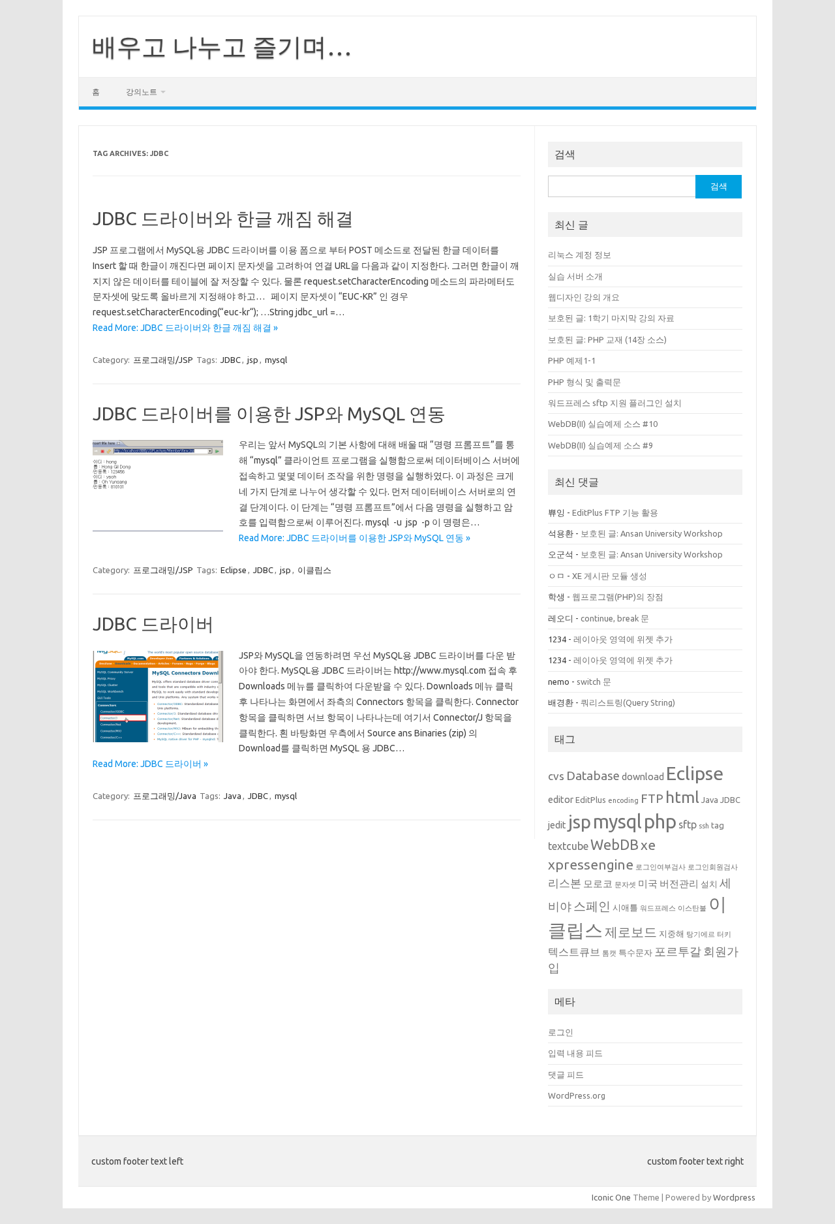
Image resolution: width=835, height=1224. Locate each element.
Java (232, 795)
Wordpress (734, 1197)
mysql (276, 359)
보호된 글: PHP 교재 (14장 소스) (607, 339)
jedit (557, 824)
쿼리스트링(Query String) (628, 702)
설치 (709, 883)
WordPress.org (576, 1095)
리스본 (564, 883)
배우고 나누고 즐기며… (222, 46)
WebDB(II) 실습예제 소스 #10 (603, 423)
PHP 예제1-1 (572, 360)
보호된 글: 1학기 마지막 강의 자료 (611, 317)
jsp (252, 359)
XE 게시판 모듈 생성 (609, 575)
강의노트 (141, 91)
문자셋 (625, 884)
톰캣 (609, 953)
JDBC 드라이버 (153, 624)
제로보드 (631, 932)
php (660, 821)
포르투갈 (677, 951)
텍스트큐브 (574, 952)
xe (648, 845)
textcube (568, 846)
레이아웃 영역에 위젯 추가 (623, 639)
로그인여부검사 (660, 867)
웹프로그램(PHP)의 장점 (617, 596)
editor (560, 799)
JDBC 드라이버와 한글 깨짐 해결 (223, 218)
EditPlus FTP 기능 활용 (615, 512)
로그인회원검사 (713, 867)
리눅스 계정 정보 (579, 254)
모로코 (598, 883)
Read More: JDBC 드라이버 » (150, 764)
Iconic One (611, 1197)
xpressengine (590, 864)
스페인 (592, 906)
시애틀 (625, 907)
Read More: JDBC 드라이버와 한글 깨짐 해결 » (185, 327)
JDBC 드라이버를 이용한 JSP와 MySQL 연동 (269, 413)
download (643, 776)
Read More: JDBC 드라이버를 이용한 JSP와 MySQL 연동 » (354, 538)
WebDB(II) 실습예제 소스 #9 (600, 445)
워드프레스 (658, 908)
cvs (556, 776)
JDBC (230, 359)
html (682, 797)
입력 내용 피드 (575, 1053)
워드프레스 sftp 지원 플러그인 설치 (615, 402)
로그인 (560, 1032)
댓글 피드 (566, 1074)
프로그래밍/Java (164, 795)
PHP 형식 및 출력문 (584, 381)
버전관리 (679, 883)
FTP (652, 798)
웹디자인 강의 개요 (584, 297)
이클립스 (314, 569)
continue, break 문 (615, 618)
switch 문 (594, 681)
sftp (687, 824)
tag (717, 825)
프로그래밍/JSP (163, 359)
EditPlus (590, 799)
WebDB (614, 845)
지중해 (671, 933)
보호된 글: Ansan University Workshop (652, 533)
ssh (704, 826)
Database (593, 775)
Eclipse (233, 569)
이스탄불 (692, 908)
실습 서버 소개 (575, 276)
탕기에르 (700, 934)
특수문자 (635, 952)
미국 (648, 883)
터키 (724, 934)
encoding (623, 800)
